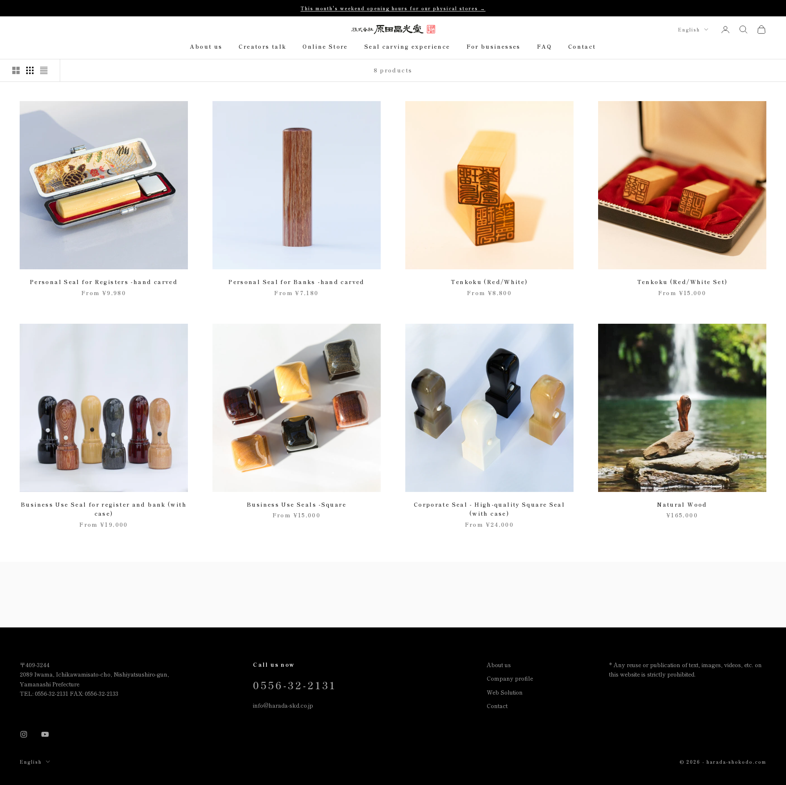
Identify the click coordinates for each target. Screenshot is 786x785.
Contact (582, 47)
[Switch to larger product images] (16, 70)
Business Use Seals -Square (296, 504)
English (689, 29)
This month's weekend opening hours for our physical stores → (393, 8)
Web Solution (505, 692)
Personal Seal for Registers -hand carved (104, 282)
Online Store (325, 47)
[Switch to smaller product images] (30, 70)
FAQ (544, 47)
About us (206, 47)
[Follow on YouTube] (45, 734)
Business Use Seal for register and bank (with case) (104, 509)
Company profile (510, 678)
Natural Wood (682, 504)
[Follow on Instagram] (24, 734)
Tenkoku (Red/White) (489, 282)
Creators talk (262, 47)
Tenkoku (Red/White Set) (682, 282)
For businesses (494, 47)
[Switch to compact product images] (43, 70)
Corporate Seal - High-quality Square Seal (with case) (489, 509)
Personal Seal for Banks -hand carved (296, 282)
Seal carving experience (407, 47)
